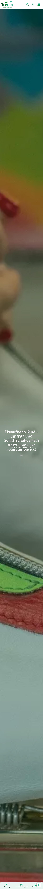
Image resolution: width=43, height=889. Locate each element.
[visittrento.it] (7, 4)
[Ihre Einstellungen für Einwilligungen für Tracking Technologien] (39, 885)
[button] (33, 4)
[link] (27, 4)
